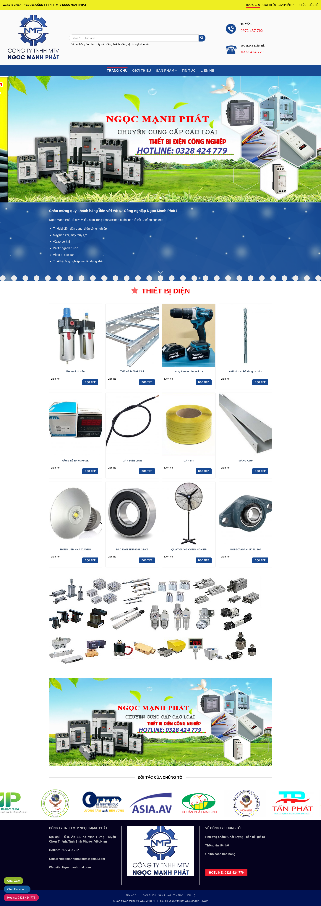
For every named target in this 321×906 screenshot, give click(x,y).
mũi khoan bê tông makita (245, 371)
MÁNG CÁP (246, 460)
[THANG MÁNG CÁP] (132, 335)
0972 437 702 (70, 850)
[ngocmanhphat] (33, 37)
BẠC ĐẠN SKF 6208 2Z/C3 (132, 549)
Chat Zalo (13, 880)
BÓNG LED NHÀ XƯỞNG (75, 549)
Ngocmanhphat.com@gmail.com (82, 858)
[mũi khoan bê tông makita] (245, 335)
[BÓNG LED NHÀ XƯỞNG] (75, 513)
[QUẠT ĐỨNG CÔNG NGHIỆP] (188, 513)
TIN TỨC (301, 5)
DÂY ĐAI (189, 460)
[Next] (310, 139)
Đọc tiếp (90, 382)
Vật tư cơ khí (61, 241)
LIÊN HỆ (313, 5)
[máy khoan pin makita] (188, 335)
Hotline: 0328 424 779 (21, 897)
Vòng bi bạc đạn (63, 254)
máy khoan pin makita (189, 371)
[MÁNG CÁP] (245, 424)
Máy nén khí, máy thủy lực (70, 235)
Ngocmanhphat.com (76, 867)
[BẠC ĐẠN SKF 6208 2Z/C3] (132, 513)
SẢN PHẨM (284, 5)
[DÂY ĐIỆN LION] (132, 424)
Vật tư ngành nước (65, 248)
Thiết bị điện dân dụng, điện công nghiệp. (80, 228)
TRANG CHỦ (253, 5)
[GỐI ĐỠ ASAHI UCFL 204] (245, 513)
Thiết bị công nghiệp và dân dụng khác (78, 261)
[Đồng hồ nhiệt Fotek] (75, 424)
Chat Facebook (17, 889)
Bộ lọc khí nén (75, 371)
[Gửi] (202, 38)
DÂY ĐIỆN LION (132, 460)
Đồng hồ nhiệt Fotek (75, 460)
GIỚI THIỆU (269, 5)
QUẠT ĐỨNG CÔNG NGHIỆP (189, 549)
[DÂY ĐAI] (188, 424)
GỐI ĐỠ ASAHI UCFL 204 (245, 549)
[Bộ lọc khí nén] (75, 335)
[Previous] (11, 139)
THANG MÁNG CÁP (132, 371)
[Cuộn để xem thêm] (160, 272)
